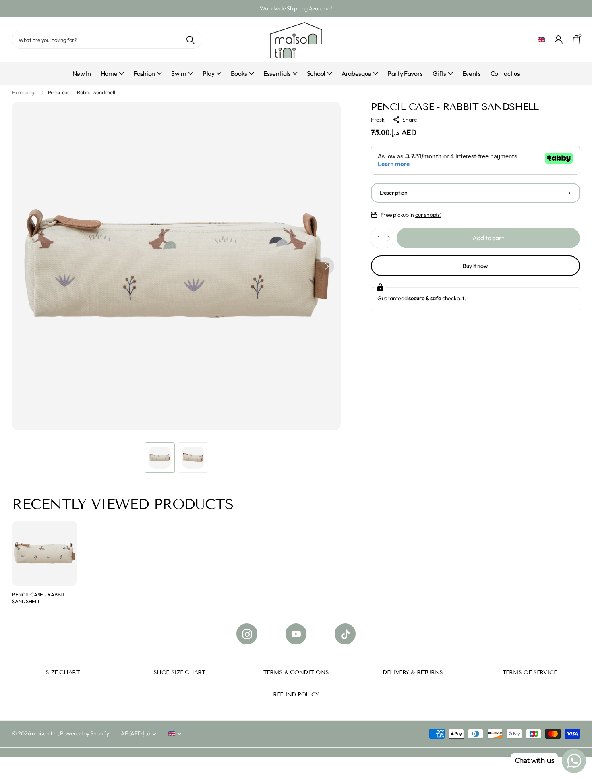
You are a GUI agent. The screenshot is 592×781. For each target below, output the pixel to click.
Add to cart (488, 238)
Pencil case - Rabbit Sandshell (38, 597)
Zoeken (190, 40)
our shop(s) (428, 214)
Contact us (505, 73)
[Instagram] (246, 633)
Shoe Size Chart (179, 672)
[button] (325, 266)
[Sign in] (559, 40)
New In (81, 73)
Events (471, 73)
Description (394, 192)
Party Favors (405, 73)
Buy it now (475, 266)
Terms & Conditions (296, 672)
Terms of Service (530, 672)
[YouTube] (296, 633)
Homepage (24, 92)
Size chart (63, 672)
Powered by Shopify (84, 733)
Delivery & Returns (413, 672)
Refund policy (296, 694)
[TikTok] (345, 633)
